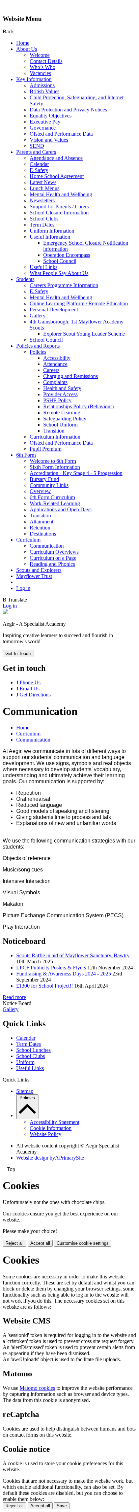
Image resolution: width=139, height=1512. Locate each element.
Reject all (14, 1243)
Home (22, 43)
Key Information (34, 79)
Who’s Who (42, 67)
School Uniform (60, 424)
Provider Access (60, 394)
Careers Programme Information (64, 285)
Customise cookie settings (83, 1243)
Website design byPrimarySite (50, 1158)
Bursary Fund (44, 479)
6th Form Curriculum (52, 497)
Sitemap (24, 1091)
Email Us (29, 688)
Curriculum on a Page (53, 558)
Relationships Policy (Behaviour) (78, 406)
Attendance (55, 364)
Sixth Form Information (55, 467)
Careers (51, 370)
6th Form (26, 455)
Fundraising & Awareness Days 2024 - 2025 (63, 973)
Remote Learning (61, 412)
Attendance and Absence (56, 158)
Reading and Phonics (52, 564)
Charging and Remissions (70, 376)
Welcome (40, 55)
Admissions (42, 85)
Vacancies (40, 73)
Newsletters (42, 200)
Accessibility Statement (54, 1122)
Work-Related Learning (55, 503)
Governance (43, 128)
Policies (38, 352)
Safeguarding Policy (64, 418)
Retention (40, 527)
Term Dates (42, 225)
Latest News (43, 182)
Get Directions (35, 694)
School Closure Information (59, 212)
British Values (44, 91)
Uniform (25, 1062)
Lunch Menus (44, 188)
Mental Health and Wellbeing (61, 194)
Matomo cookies (37, 1388)
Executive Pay (45, 122)
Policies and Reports (38, 346)
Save (62, 1505)
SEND (37, 146)
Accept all (40, 1243)
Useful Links (43, 267)
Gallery (38, 315)
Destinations (43, 534)
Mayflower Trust (34, 576)
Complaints (55, 382)
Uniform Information (52, 231)
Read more (14, 997)
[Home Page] (5, 612)
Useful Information (50, 237)
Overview (40, 491)
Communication (47, 546)
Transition (53, 431)
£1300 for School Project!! (44, 986)
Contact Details (46, 61)
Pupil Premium (45, 449)
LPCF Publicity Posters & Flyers (51, 967)
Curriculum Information (55, 437)
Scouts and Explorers (38, 570)
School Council (59, 261)
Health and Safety (62, 388)
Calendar (39, 164)
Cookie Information (51, 1128)
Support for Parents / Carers (59, 206)
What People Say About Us (59, 273)
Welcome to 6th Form (53, 461)
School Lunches (33, 1050)
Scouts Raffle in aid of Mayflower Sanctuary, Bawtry (73, 955)
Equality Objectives (51, 115)
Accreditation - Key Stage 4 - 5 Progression (76, 473)
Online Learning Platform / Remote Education (79, 303)
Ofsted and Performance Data (61, 134)
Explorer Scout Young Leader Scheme (84, 334)
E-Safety (39, 170)
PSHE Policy (57, 400)
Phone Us (30, 682)
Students (25, 279)
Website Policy (45, 1134)
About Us (26, 49)
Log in (23, 588)
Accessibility (57, 358)
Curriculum (28, 540)
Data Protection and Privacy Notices (68, 109)
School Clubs (44, 218)
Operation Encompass (66, 255)
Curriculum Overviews (54, 552)
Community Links (49, 485)
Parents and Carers (36, 152)
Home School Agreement (57, 176)
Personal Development (54, 309)
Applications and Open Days (60, 509)
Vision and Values (49, 140)
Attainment (41, 521)
